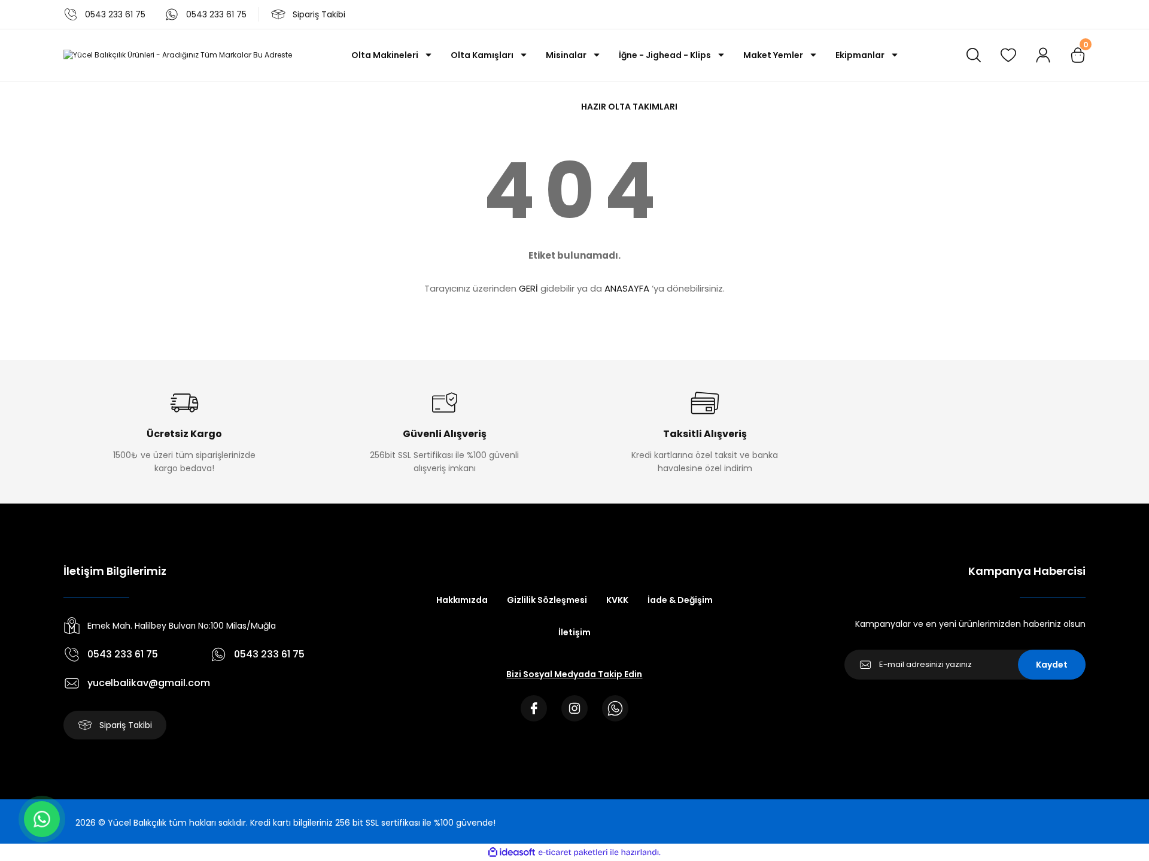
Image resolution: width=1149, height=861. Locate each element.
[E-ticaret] (573, 852)
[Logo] (177, 55)
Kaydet (1052, 665)
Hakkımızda (462, 600)
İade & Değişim (680, 600)
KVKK (617, 600)
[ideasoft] (512, 852)
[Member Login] (1043, 55)
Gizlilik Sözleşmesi (547, 600)
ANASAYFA (626, 288)
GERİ (528, 288)
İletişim (574, 632)
